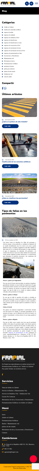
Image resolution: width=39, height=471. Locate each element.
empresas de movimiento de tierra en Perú (14, 50)
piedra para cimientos (9, 69)
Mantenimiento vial (9, 58)
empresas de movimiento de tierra (12, 48)
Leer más (8, 126)
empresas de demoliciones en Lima (12, 43)
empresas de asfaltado (9, 35)
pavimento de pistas (9, 66)
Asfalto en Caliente (9, 27)
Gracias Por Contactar (8, 396)
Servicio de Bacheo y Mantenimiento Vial (14, 390)
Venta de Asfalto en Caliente (10, 387)
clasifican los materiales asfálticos (12, 29)
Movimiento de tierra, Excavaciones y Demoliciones (17, 399)
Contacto (4, 432)
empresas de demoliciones (10, 40)
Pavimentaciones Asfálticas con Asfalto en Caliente (17, 403)
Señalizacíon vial (8, 74)
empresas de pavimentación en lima (18, 332)
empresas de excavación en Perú (12, 45)
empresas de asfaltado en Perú (11, 37)
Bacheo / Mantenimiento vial (10, 423)
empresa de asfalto (8, 32)
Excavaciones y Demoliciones (11, 56)
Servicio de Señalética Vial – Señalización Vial (16, 393)
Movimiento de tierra (9, 61)
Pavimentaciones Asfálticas (11, 63)
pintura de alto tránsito (8, 426)
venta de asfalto (8, 76)
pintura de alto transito (9, 71)
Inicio (4, 414)
